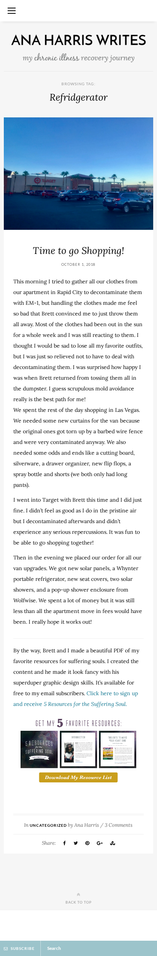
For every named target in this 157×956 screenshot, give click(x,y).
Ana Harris (86, 825)
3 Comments (119, 825)
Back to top (79, 902)
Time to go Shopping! (78, 250)
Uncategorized (48, 825)
